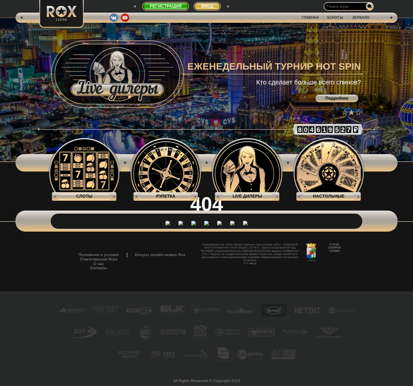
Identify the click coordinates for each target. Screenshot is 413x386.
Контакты (98, 268)
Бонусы (335, 17)
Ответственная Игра (98, 259)
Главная (310, 17)
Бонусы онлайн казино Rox (160, 255)
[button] (345, 112)
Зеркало (360, 17)
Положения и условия (98, 255)
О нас (98, 264)
